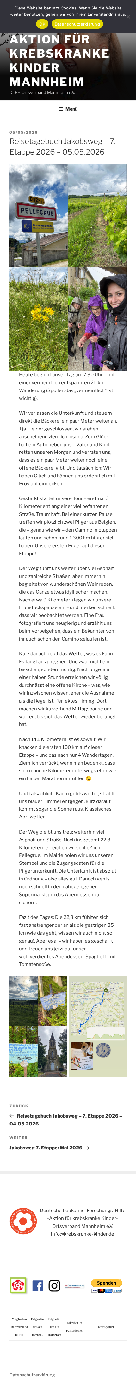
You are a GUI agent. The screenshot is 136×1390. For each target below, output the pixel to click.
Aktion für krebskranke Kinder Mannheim (59, 60)
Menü (71, 108)
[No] (128, 17)
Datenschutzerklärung (32, 1374)
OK (42, 23)
